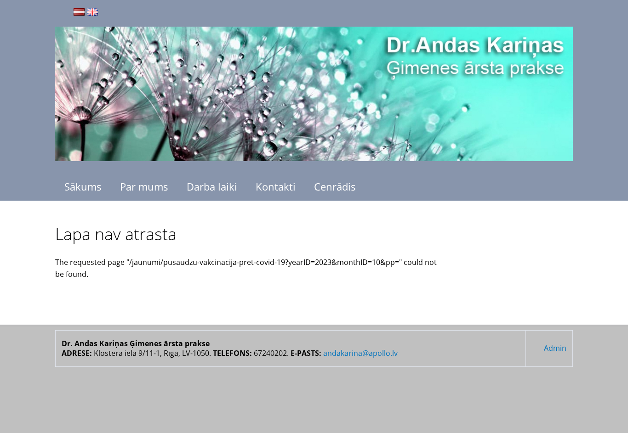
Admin (555, 348)
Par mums (144, 186)
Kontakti (276, 186)
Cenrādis (335, 186)
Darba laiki (212, 186)
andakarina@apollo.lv (360, 353)
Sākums (83, 186)
